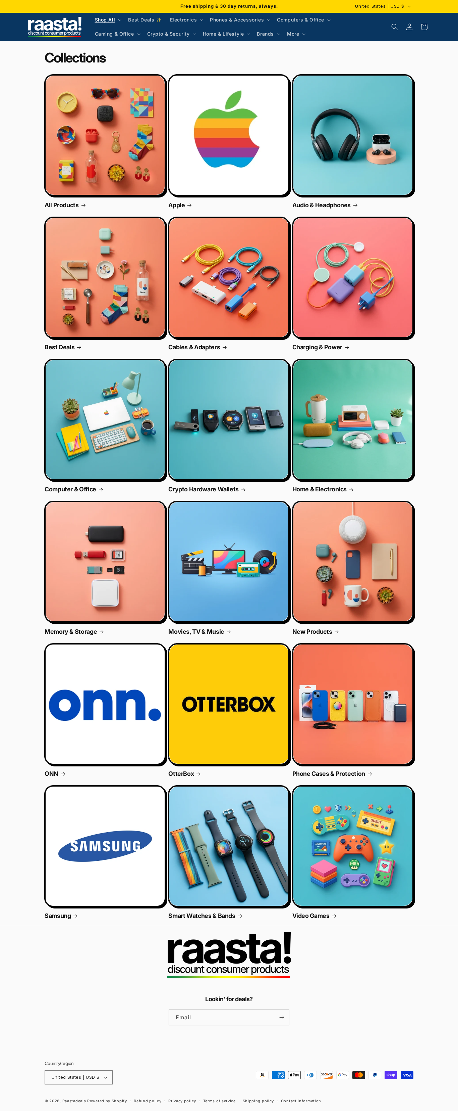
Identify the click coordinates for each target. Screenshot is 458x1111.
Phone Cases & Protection (328, 773)
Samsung (58, 916)
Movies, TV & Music (196, 631)
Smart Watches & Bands (201, 916)
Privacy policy (182, 1101)
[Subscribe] (281, 1017)
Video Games (311, 916)
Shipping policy (258, 1101)
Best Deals (59, 347)
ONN (51, 773)
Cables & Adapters (194, 347)
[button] (107, 20)
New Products (312, 631)
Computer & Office (70, 489)
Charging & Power (317, 347)
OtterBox (181, 773)
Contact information (301, 1101)
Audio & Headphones (321, 205)
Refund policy (147, 1101)
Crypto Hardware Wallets (203, 489)
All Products (62, 205)
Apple (176, 205)
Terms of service (219, 1101)
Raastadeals (74, 1101)
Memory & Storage (71, 631)
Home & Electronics (319, 489)
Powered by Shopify (107, 1101)
